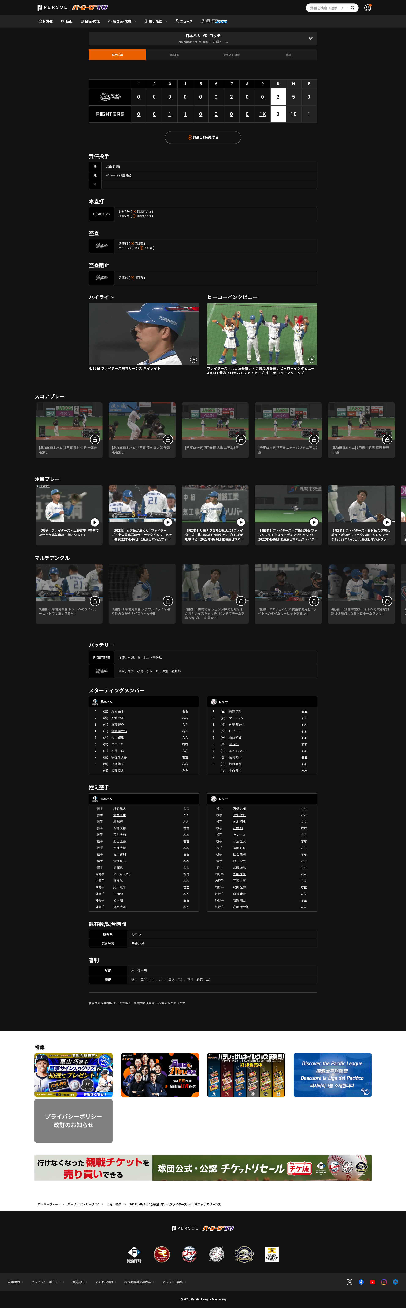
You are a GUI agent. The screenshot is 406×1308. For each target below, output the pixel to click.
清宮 (122, 216)
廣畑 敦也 (239, 815)
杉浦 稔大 (119, 808)
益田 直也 (239, 848)
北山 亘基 (119, 841)
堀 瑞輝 (118, 821)
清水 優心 (119, 861)
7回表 (139, 243)
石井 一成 (117, 750)
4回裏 (139, 277)
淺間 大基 (119, 907)
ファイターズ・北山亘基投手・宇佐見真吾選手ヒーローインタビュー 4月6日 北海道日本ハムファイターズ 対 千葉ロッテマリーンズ (261, 370)
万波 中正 (117, 718)
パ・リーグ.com (48, 1204)
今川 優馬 (117, 737)
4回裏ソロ (144, 216)
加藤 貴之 (117, 770)
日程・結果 (114, 1204)
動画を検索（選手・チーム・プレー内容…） (334, 7)
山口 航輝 (235, 737)
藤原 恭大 (239, 893)
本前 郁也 (235, 770)
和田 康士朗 (241, 907)
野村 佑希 (117, 711)
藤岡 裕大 (235, 757)
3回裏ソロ (144, 211)
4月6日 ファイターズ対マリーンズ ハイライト (125, 368)
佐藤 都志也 (236, 724)
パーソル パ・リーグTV (83, 1204)
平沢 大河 (239, 880)
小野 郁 (238, 828)
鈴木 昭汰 (239, 821)
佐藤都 (123, 243)
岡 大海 (234, 744)
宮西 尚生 (119, 815)
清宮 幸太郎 (119, 731)
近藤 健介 (117, 724)
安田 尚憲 (239, 874)
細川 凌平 (119, 887)
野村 (122, 211)
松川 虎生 (239, 861)
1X (262, 114)
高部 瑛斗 (235, 711)
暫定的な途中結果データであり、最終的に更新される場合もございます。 (138, 1003)
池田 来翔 (235, 764)
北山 (109, 166)
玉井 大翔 (119, 834)
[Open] (310, 38)
